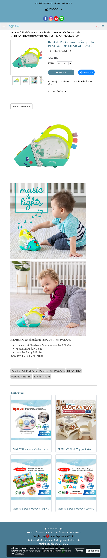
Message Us (88, 72)
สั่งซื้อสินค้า (62, 72)
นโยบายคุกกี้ (19, 553)
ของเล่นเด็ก (65, 81)
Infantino (62, 91)
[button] (96, 26)
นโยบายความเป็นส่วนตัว (62, 551)
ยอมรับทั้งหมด (93, 551)
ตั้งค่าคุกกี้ (79, 551)
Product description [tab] (21, 106)
